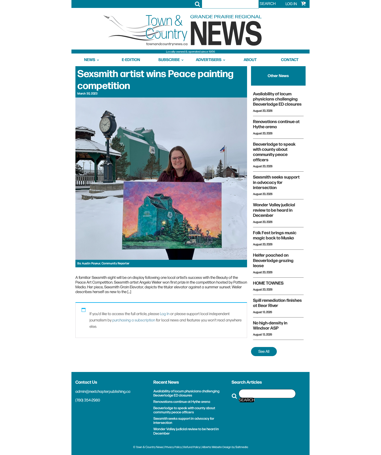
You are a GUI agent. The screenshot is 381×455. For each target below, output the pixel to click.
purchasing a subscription (133, 320)
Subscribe (169, 59)
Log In (164, 314)
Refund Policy (191, 447)
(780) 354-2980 (87, 400)
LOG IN (291, 4)
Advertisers (208, 59)
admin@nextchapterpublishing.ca (102, 391)
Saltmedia (241, 447)
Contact (289, 59)
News (89, 59)
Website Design (221, 447)
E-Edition (131, 59)
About (250, 59)
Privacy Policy (173, 447)
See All (263, 351)
